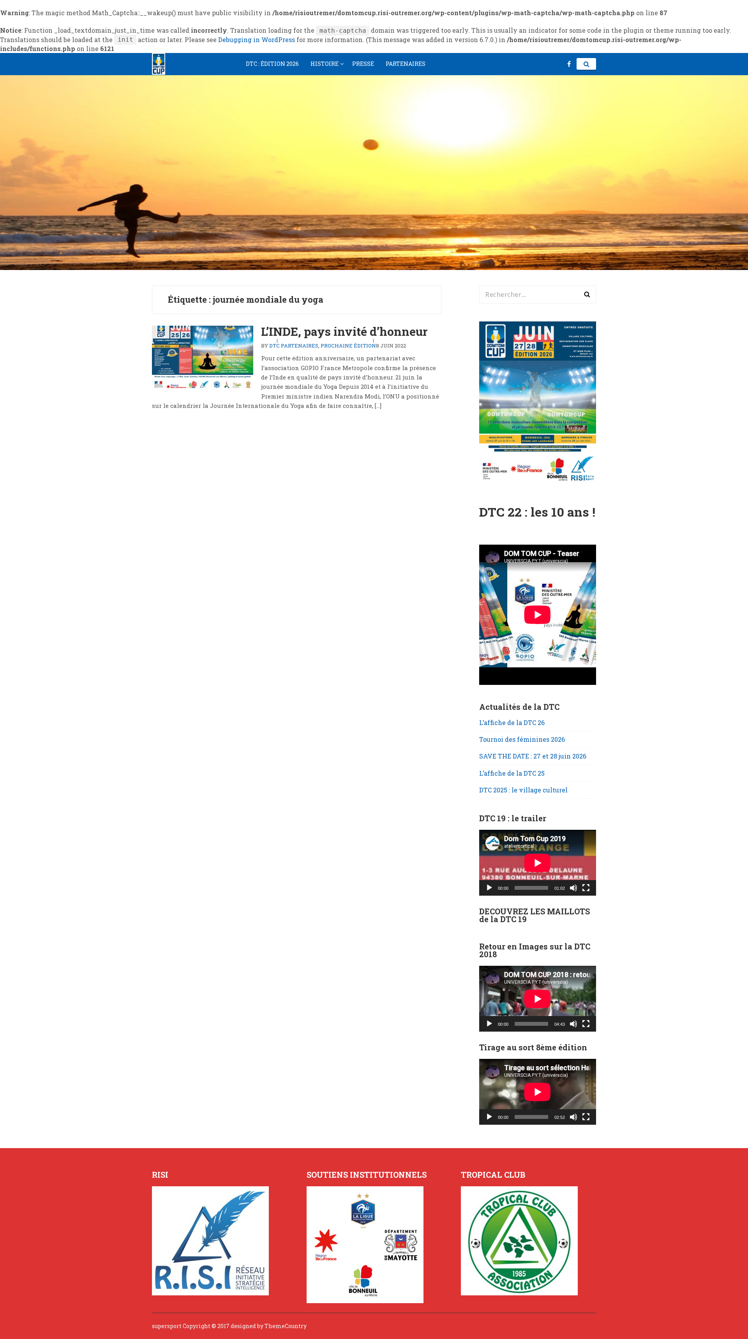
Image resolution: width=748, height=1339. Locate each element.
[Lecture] (489, 888)
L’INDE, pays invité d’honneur (344, 331)
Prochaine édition (348, 345)
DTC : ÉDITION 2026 (272, 63)
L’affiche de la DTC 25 (512, 773)
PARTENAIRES (405, 63)
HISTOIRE (324, 63)
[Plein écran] (586, 888)
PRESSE (363, 63)
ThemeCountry (286, 1326)
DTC (274, 345)
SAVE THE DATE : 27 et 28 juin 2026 (532, 756)
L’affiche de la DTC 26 (512, 722)
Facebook (569, 64)
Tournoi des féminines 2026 (522, 739)
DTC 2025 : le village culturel (523, 790)
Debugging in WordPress (256, 39)
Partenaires (299, 345)
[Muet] (573, 888)
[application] (537, 863)
